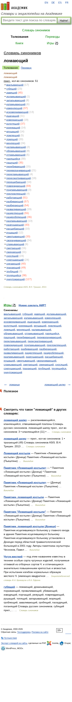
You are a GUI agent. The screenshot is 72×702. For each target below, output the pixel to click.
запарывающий (15, 100)
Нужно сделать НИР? (32, 305)
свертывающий (15, 236)
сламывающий (15, 244)
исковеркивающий (17, 112)
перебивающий (15, 166)
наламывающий (16, 147)
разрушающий (15, 224)
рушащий (12, 232)
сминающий (13, 251)
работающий (14, 197)
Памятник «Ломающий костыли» (25, 467)
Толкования (19, 36)
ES (60, 2)
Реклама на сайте (40, 632)
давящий (11, 92)
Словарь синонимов (36, 30)
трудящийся (13, 275)
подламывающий (16, 189)
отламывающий (15, 154)
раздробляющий (16, 216)
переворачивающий (18, 170)
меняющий (13, 143)
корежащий (13, 127)
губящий (11, 88)
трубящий (12, 271)
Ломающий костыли (17, 453)
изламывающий (15, 104)
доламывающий (16, 96)
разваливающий (16, 209)
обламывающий (16, 150)
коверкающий (14, 119)
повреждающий (15, 185)
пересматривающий (18, 178)
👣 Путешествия (9, 638)
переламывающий (17, 174)
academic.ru (14, 6)
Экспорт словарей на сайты (14, 643)
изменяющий (14, 108)
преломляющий (16, 193)
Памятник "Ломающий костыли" (25, 511)
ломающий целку (55, 384)
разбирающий (14, 205)
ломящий (12, 139)
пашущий (12, 162)
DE (53, 2)
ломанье (14, 384)
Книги (19, 43)
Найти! (64, 20)
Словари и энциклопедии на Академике (31, 14)
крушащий (12, 131)
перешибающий (16, 181)
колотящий (13, 123)
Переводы (52, 36)
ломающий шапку (15, 420)
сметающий (13, 248)
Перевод (26, 67)
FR (66, 2)
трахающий (13, 267)
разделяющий (14, 213)
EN (46, 2)
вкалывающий (14, 84)
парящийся (13, 158)
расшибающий (15, 228)
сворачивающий (16, 240)
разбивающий (14, 201)
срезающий (13, 263)
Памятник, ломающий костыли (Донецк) (30, 526)
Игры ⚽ (53, 43)
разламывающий (16, 220)
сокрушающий (15, 259)
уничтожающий (15, 279)
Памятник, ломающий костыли (24, 497)
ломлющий (13, 135)
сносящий (12, 255)
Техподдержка (23, 632)
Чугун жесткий (13, 556)
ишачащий (12, 115)
